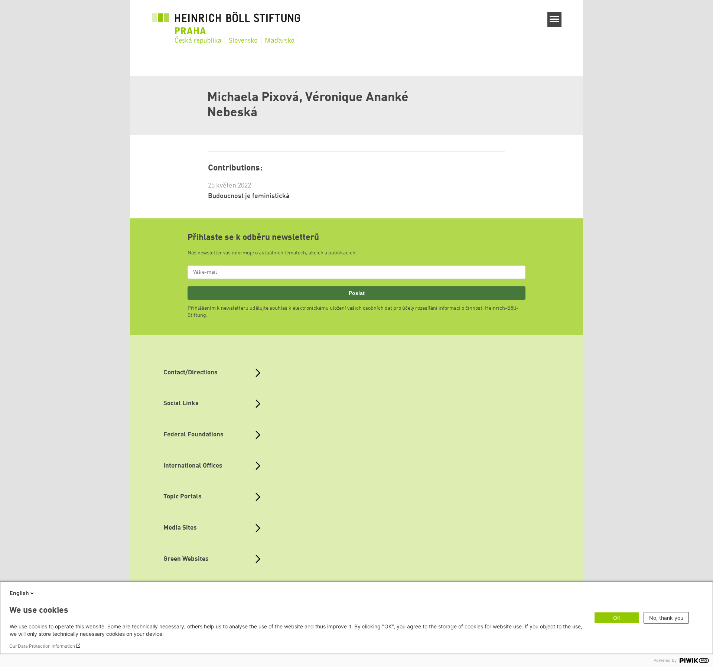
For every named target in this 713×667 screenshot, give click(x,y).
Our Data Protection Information (42, 646)
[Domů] (226, 23)
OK (617, 618)
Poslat (357, 293)
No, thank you (666, 618)
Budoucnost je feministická (249, 196)
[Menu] (554, 19)
